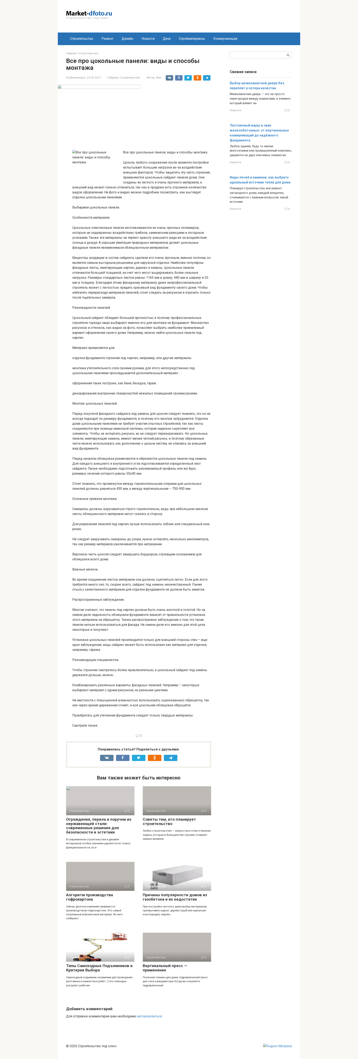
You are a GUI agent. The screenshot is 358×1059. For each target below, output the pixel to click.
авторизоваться (149, 1016)
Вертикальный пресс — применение (165, 967)
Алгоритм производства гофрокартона (89, 897)
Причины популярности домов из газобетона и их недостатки (175, 897)
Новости (148, 39)
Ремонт (107, 39)
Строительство (81, 39)
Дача (167, 39)
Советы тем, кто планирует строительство (169, 821)
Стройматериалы (192, 39)
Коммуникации (225, 39)
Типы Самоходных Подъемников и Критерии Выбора (99, 967)
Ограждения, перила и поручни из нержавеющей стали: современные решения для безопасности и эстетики (98, 826)
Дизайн (127, 39)
